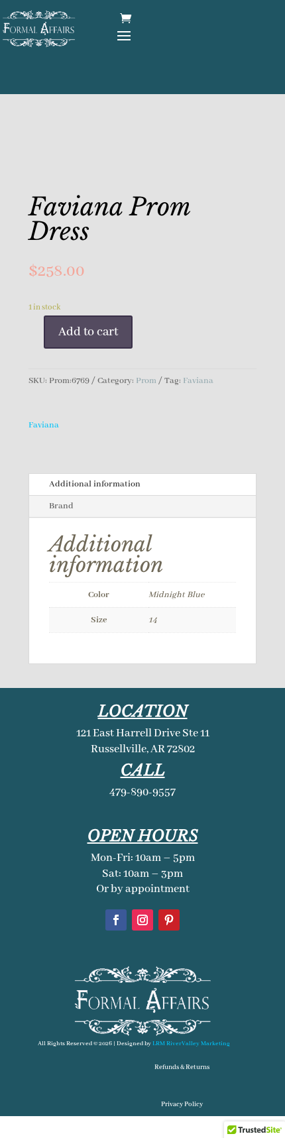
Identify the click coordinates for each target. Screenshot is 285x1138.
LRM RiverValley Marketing (191, 1043)
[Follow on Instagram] (142, 920)
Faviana (198, 380)
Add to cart (88, 332)
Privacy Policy (182, 1104)
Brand (61, 506)
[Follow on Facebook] (116, 920)
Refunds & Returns (181, 1067)
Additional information (95, 484)
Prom (146, 380)
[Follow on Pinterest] (169, 920)
